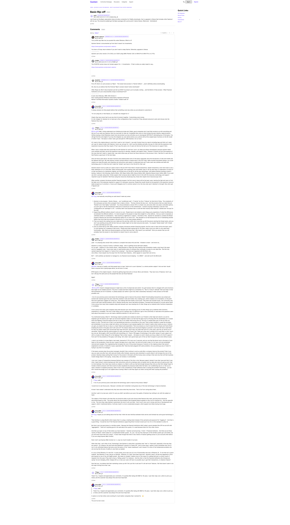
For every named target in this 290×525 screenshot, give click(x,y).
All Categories (181, 13)
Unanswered (189, 19)
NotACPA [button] (97, 80)
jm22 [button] (95, 15)
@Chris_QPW (95, 131)
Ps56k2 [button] (97, 60)
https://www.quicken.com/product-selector (103, 46)
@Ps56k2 (94, 266)
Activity (179, 17)
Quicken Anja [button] (113, 17)
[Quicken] (93, 2)
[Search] (183, 2)
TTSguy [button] (97, 127)
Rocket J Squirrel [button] (99, 36)
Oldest (96, 33)
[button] (91, 16)
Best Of (179, 21)
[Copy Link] (117, 17)
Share (92, 24)
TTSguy (95, 380)
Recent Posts (181, 15)
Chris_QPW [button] (98, 106)
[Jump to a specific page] (173, 33)
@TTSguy (94, 196)
